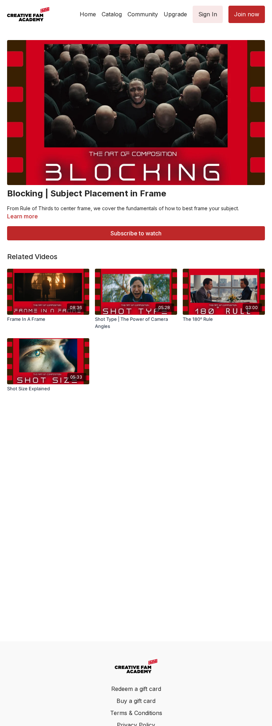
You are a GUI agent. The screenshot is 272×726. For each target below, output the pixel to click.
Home (88, 14)
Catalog (112, 14)
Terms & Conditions (136, 712)
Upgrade (175, 14)
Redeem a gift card (136, 688)
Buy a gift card (136, 700)
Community (143, 14)
